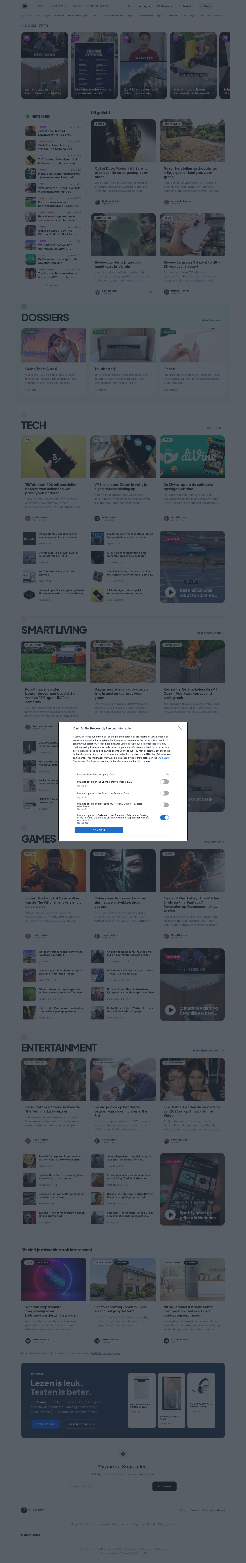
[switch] (164, 781)
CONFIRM (99, 830)
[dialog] (123, 781)
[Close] (181, 729)
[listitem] (123, 774)
